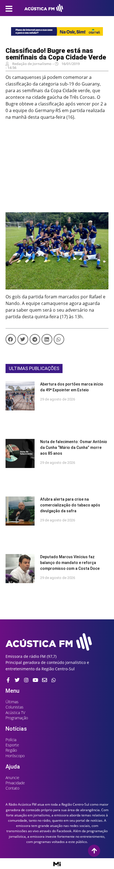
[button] (11, 339)
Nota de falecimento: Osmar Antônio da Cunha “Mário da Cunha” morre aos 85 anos (73, 447)
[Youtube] (35, 679)
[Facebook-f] (8, 679)
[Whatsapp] (53, 679)
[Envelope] (44, 679)
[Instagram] (26, 679)
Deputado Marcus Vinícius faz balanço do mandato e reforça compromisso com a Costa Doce (70, 563)
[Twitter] (17, 679)
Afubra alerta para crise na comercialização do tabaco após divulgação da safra (70, 505)
